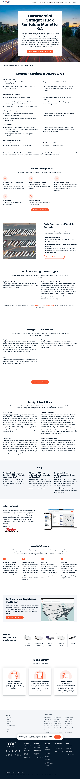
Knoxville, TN (68, 723)
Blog (56, 746)
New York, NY (57, 728)
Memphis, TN (57, 726)
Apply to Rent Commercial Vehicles (40, 52)
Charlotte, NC (47, 719)
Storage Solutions (26, 753)
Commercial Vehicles (9, 65)
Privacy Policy (21, 772)
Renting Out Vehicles (27, 758)
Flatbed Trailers (11, 726)
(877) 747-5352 (70, 754)
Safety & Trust (47, 744)
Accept (58, 737)
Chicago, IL (57, 719)
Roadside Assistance (47, 748)
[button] (34, 2)
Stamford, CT (58, 732)
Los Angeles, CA (48, 726)
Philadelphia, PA (69, 728)
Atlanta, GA (57, 717)
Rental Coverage (47, 752)
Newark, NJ (47, 728)
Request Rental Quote (40, 210)
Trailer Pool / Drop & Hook (27, 749)
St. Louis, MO (68, 732)
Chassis (9, 732)
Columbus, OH (69, 719)
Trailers (8, 715)
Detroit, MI (57, 721)
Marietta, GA (19, 65)
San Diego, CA (47, 732)
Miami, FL (67, 726)
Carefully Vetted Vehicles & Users (49, 763)
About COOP (69, 746)
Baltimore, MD (69, 717)
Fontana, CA (68, 721)
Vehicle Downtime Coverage (47, 757)
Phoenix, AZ (47, 730)
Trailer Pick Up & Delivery (38, 746)
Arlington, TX (47, 717)
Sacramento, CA (69, 730)
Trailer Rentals (27, 746)
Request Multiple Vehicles (54, 257)
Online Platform (38, 757)
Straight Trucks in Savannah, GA (44, 305)
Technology (38, 750)
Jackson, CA (57, 723)
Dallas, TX (46, 721)
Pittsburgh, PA (58, 730)
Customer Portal (37, 753)
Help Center (58, 749)
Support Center (59, 751)
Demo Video (69, 749)
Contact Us (69, 751)
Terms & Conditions (10, 772)
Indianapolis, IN (48, 723)
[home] (6, 2)
